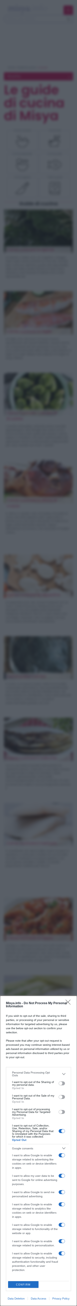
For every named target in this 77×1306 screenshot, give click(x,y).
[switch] (62, 1083)
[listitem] (38, 1074)
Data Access (38, 1298)
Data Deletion (16, 1298)
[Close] (69, 1003)
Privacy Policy (60, 1298)
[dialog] (38, 1151)
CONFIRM (23, 1284)
